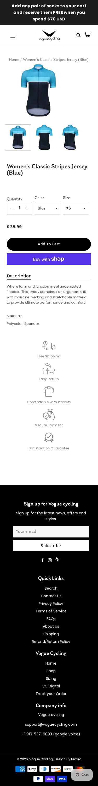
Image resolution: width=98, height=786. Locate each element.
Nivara (76, 759)
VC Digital (51, 686)
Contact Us (51, 596)
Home (14, 60)
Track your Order (51, 693)
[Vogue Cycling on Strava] (57, 560)
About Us (51, 626)
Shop (51, 671)
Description (19, 276)
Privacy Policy (51, 603)
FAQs (51, 618)
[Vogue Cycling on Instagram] (50, 560)
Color (39, 198)
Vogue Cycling (41, 759)
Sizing (51, 678)
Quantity (14, 199)
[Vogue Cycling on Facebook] (43, 560)
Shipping (51, 634)
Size (66, 198)
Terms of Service (51, 611)
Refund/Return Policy (51, 641)
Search (51, 588)
